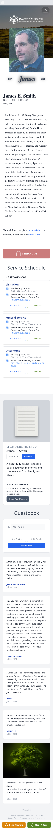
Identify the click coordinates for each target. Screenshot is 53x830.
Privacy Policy (19, 818)
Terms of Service (34, 818)
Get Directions (15, 305)
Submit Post (26, 545)
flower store (34, 234)
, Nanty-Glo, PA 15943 (20, 299)
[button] (26, 760)
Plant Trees (37, 305)
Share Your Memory (18, 499)
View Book (13, 456)
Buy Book (28, 456)
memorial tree (36, 230)
